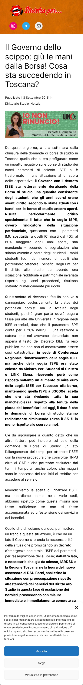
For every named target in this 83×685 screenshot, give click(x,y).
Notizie (35, 103)
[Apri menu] (71, 26)
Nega (41, 663)
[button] (76, 607)
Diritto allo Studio (17, 103)
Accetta (41, 651)
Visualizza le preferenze (41, 675)
